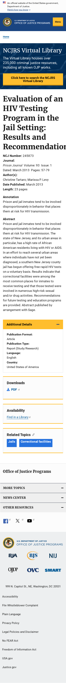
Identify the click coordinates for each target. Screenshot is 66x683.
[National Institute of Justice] (53, 558)
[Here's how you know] (33, 6)
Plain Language (11, 614)
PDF (14, 389)
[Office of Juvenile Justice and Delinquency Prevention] (13, 573)
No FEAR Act (10, 640)
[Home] (32, 22)
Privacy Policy (10, 623)
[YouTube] (31, 522)
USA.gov (7, 658)
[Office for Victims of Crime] (33, 572)
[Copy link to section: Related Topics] (32, 434)
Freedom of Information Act (19, 649)
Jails (11, 441)
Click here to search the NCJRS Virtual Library (33, 79)
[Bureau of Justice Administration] (13, 558)
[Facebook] (7, 522)
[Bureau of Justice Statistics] (33, 561)
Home (6, 36)
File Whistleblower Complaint (20, 605)
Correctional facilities (36, 441)
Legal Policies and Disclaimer (20, 632)
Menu (58, 21)
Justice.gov (9, 667)
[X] (19, 522)
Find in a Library (17, 417)
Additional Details (19, 324)
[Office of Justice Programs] (7, 22)
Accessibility (10, 596)
